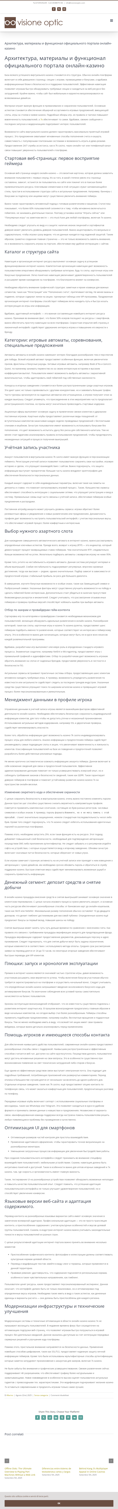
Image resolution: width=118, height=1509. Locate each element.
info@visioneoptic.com (75, 3)
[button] (7, 1461)
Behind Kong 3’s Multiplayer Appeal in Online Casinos (93, 1470)
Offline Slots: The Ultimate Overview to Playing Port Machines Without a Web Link (20, 1471)
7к (41, 119)
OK (59, 1503)
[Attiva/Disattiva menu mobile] (111, 20)
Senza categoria (41, 1395)
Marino (10, 1395)
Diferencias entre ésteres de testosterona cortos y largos (56, 1470)
